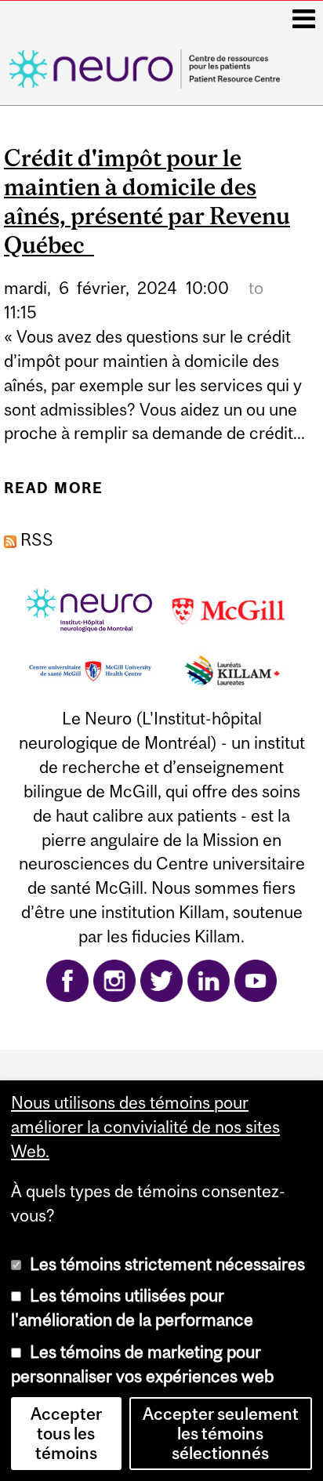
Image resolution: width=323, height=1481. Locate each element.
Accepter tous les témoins (66, 1433)
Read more (53, 494)
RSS (34, 540)
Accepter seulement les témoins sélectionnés (221, 1433)
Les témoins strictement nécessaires (167, 1264)
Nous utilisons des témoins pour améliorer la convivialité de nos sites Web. (145, 1127)
